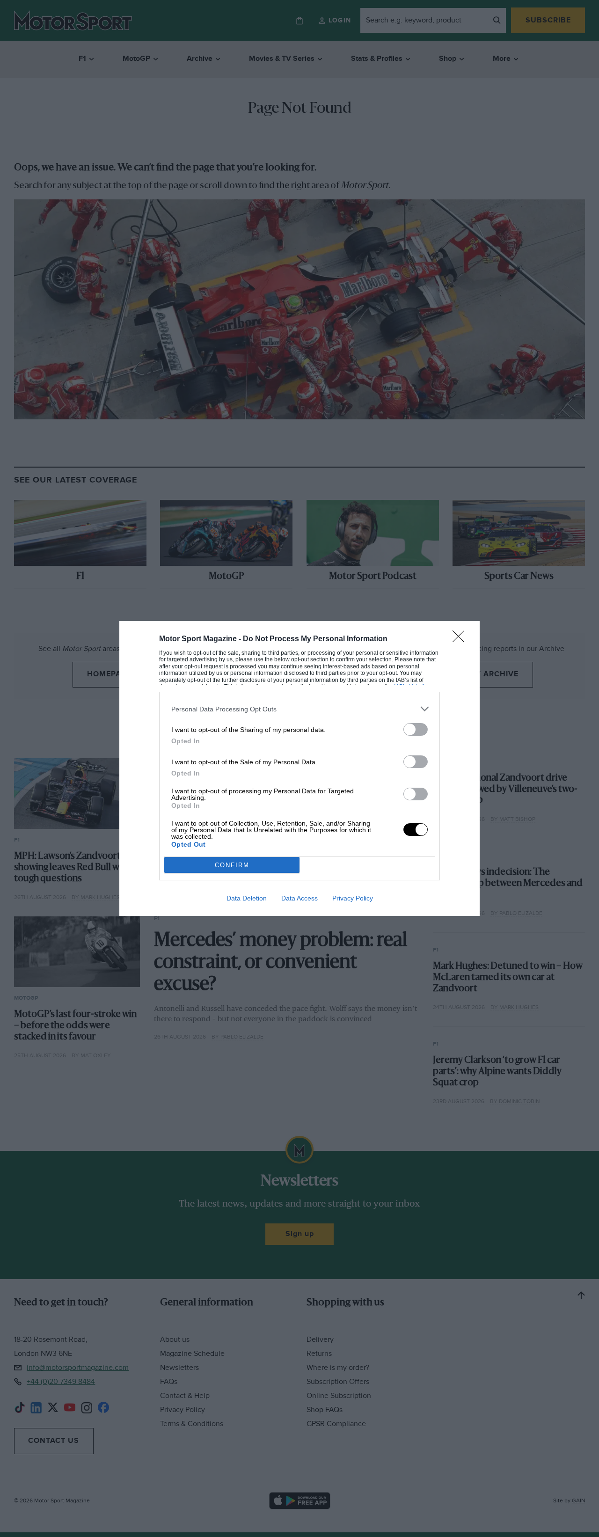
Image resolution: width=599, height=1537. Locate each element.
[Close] (461, 639)
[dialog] (299, 768)
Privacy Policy (352, 898)
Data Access (299, 898)
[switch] (415, 729)
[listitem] (299, 709)
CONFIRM (232, 865)
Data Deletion (246, 898)
